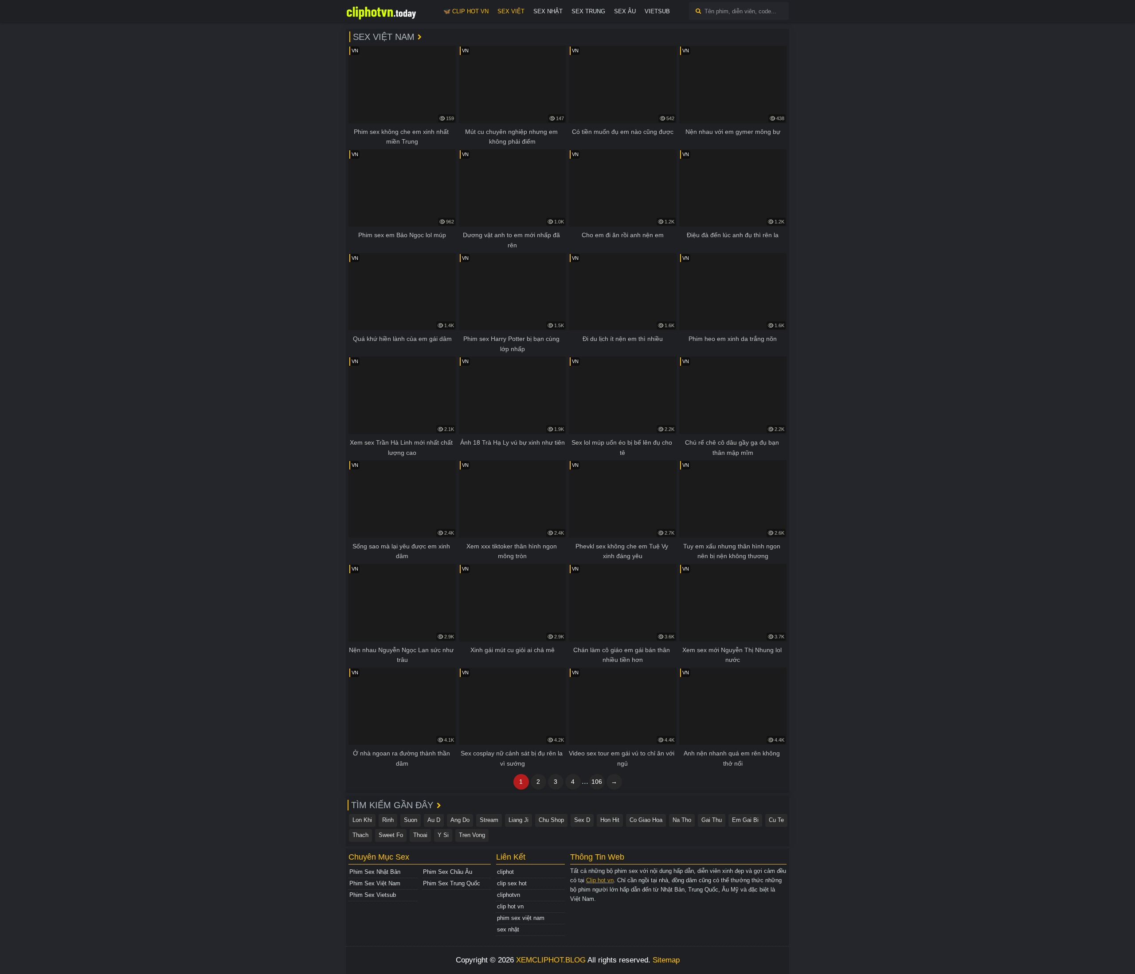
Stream (489, 820)
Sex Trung (588, 11)
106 (596, 781)
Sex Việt (510, 11)
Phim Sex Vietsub (372, 895)
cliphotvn (508, 895)
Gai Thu (711, 820)
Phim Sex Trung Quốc (451, 883)
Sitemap (666, 960)
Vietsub (657, 11)
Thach (360, 835)
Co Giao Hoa (646, 820)
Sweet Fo (391, 835)
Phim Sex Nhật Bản (374, 871)
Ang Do (460, 820)
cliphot (505, 871)
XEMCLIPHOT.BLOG (551, 960)
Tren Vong (472, 835)
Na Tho (682, 820)
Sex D (582, 820)
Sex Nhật (548, 11)
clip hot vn (510, 906)
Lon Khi (362, 820)
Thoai (420, 835)
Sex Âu (625, 11)
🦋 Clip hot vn (466, 11)
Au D (433, 820)
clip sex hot (512, 883)
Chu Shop (551, 820)
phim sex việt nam (520, 918)
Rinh (388, 820)
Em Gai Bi (745, 820)
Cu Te (776, 820)
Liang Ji (518, 820)
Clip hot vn (600, 880)
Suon (410, 820)
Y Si (443, 835)
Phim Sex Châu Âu (447, 871)
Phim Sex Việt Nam (374, 883)
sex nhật (508, 929)
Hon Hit (609, 820)
